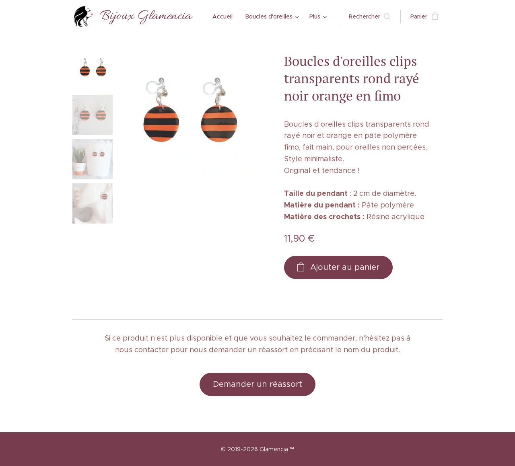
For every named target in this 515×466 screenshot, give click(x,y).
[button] (369, 16)
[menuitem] (224, 16)
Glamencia (274, 449)
